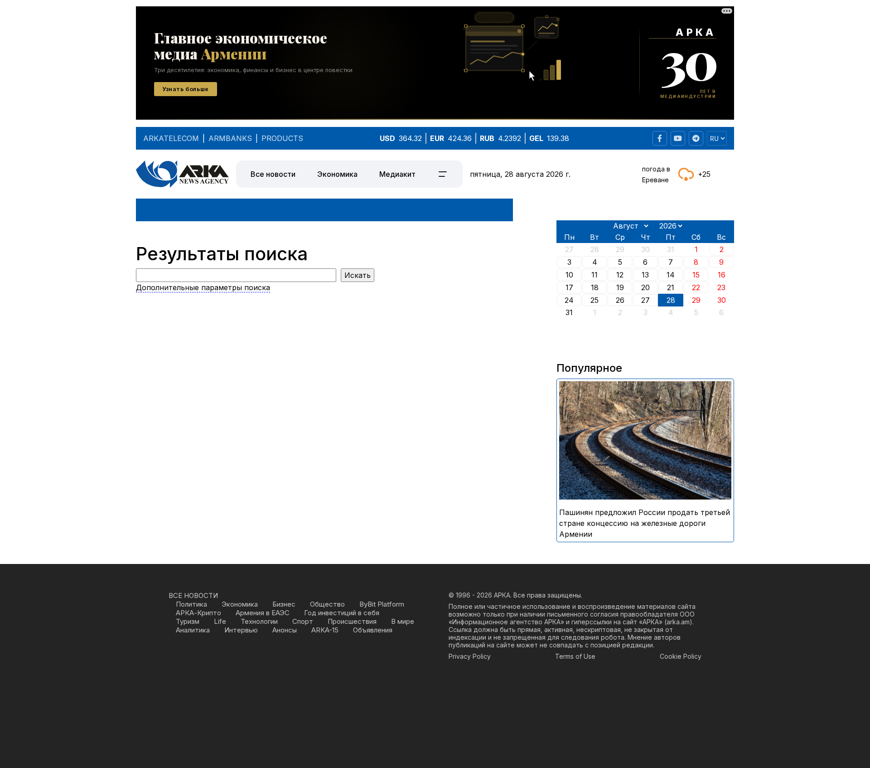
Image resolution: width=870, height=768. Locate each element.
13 (645, 274)
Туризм (187, 621)
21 (670, 287)
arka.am (678, 622)
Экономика (337, 174)
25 (594, 300)
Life (220, 621)
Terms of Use (575, 656)
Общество (327, 604)
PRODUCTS (282, 138)
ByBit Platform (381, 604)
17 (569, 287)
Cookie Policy (680, 656)
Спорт (302, 621)
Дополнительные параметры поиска (203, 287)
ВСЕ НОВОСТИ (193, 595)
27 (645, 300)
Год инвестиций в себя (341, 612)
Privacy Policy (470, 656)
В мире (402, 621)
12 (620, 274)
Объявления (372, 630)
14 (671, 274)
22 (696, 287)
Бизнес (283, 604)
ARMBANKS (230, 138)
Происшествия (352, 621)
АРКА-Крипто (198, 612)
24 (569, 300)
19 (620, 287)
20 (645, 287)
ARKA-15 (324, 630)
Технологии (259, 621)
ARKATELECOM (171, 138)
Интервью (241, 630)
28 (671, 300)
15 (696, 274)
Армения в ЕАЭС (263, 612)
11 (594, 274)
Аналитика (193, 630)
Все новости (273, 174)
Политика (191, 604)
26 (620, 300)
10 (569, 274)
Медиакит (397, 174)
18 (595, 287)
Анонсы (284, 630)
